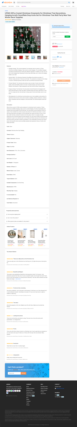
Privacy (27, 404)
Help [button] (73, 6)
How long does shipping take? (14, 214)
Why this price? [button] (59, 43)
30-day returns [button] (58, 67)
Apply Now (23, 6)
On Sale (17, 6)
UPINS (6, 10)
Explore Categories (30, 393)
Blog (27, 397)
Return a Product (44, 388)
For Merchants (58, 396)
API (55, 395)
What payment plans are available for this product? (18, 221)
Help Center (43, 393)
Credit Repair (29, 395)
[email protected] (60, 388)
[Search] (69, 2)
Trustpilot (28, 401)
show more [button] (18, 278)
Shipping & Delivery (30, 388)
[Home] (7, 2)
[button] (14, 2)
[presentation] (46, 236)
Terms (27, 403)
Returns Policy (29, 390)
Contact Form (58, 386)
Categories (4, 6)
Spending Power (44, 386)
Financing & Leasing (30, 392)
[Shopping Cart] (73, 2)
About (27, 386)
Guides (27, 399)
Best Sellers (11, 6)
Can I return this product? (13, 217)
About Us (68, 6)
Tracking (62, 6)
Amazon (15, 369)
